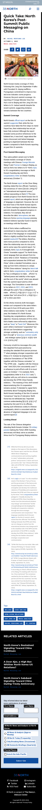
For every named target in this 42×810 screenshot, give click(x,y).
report (20, 183)
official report (20, 120)
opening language (23, 218)
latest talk (34, 268)
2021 (18, 287)
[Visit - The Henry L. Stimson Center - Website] (10, 2)
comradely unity (32, 332)
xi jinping (30, 623)
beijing (8, 610)
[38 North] (21, 775)
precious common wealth (27, 335)
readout (13, 239)
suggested (14, 123)
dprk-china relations (14, 614)
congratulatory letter (11, 176)
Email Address (11, 716)
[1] (27, 194)
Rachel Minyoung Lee (16, 39)
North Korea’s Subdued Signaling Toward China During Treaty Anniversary (19, 681)
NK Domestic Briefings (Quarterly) (21, 745)
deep (13, 324)
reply (35, 168)
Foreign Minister (28, 162)
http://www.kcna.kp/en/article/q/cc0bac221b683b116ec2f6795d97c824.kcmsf (24, 556)
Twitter (13, 783)
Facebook (13, 780)
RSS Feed (13, 786)
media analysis (25, 619)
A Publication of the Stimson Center (32, 2)
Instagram (31, 780)
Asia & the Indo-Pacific (16, 754)
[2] (17, 239)
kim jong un (10, 619)
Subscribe (31, 786)
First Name (9, 706)
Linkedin (31, 783)
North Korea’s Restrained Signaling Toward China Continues (19, 648)
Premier (17, 165)
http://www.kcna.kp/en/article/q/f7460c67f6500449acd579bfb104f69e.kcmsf (24, 567)
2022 (23, 287)
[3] (16, 415)
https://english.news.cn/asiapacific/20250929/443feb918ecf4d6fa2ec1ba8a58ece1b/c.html (24, 472)
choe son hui (20, 610)
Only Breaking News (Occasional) (21, 742)
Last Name (29, 706)
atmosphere (23, 215)
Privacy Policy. (27, 802)
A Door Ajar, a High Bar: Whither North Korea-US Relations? (18, 664)
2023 (31, 287)
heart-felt (22, 324)
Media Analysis (10, 44)
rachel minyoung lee (14, 623)
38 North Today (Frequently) (19, 738)
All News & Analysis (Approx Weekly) (19, 733)
